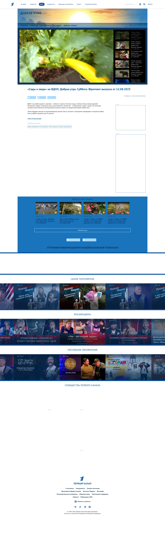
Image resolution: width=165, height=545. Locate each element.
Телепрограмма (91, 4)
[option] (129, 34)
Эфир (24, 4)
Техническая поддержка (100, 494)
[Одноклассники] (41, 97)
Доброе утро (30, 13)
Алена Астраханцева (34, 119)
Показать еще (82, 230)
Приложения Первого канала (71, 491)
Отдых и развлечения (65, 126)
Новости (33, 4)
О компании (70, 488)
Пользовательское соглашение (67, 494)
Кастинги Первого (89, 491)
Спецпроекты (80, 488)
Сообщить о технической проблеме (135, 96)
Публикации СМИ (86, 497)
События (76, 497)
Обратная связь (84, 494)
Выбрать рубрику (70, 25)
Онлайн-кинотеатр (93, 488)
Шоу (41, 4)
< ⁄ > (49, 97)
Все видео (100, 491)
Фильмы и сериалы (65, 4)
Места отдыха (53, 126)
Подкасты (51, 4)
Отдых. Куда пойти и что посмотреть (38, 126)
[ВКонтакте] (32, 97)
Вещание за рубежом (84, 501)
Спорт (79, 4)
